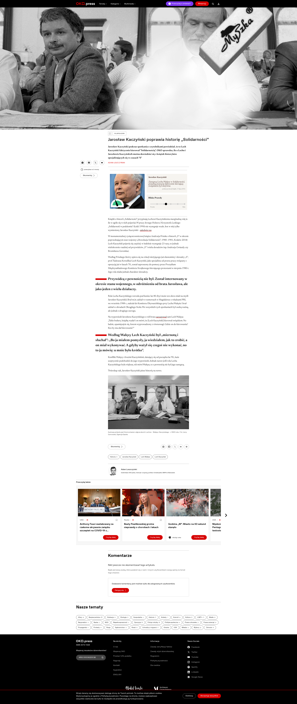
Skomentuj (87, 175)
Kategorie (115, 4)
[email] (180, 446)
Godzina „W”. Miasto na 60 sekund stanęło (187, 526)
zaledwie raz (145, 230)
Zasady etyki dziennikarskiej (162, 651)
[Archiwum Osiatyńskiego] (162, 688)
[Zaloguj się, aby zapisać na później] (116, 520)
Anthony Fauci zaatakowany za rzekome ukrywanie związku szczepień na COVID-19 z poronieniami (96, 527)
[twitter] (175, 446)
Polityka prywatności (159, 661)
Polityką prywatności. (110, 696)
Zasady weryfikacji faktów (161, 647)
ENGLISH (117, 674)
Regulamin (154, 656)
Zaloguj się (119, 590)
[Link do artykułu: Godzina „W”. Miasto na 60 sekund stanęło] (187, 502)
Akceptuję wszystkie (209, 696)
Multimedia (129, 4)
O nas (115, 647)
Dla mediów (155, 665)
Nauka (126, 520)
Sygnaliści (117, 670)
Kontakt (116, 665)
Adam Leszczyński (129, 469)
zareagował (161, 317)
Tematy (102, 4)
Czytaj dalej (111, 537)
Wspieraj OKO (119, 651)
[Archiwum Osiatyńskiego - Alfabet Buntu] (134, 688)
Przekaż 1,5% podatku (122, 656)
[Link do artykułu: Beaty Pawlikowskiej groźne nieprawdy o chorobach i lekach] (143, 502)
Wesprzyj (202, 3)
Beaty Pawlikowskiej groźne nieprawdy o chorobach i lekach (141, 526)
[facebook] (169, 446)
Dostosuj (189, 696)
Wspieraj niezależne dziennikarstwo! (91, 650)
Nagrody (116, 661)
